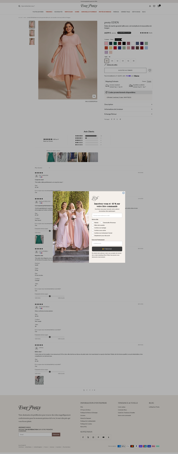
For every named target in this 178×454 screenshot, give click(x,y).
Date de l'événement (98, 239)
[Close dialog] (123, 193)
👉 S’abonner (107, 249)
